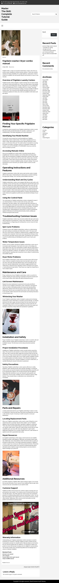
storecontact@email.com (20, 3)
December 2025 (46, 90)
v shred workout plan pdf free (49, 50)
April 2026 (45, 84)
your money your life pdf (48, 52)
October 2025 (46, 93)
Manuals (4, 57)
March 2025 (45, 104)
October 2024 (46, 110)
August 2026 (45, 79)
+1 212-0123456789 (7, 3)
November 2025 (46, 92)
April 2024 (45, 119)
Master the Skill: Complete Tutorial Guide (6, 14)
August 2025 (45, 96)
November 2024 (46, 108)
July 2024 (45, 114)
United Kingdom (46, 137)
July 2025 (45, 98)
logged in (11, 574)
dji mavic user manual (8, 554)
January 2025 (46, 105)
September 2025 (46, 95)
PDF (44, 136)
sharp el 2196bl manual (8, 558)
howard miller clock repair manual (11, 557)
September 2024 (46, 111)
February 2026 (46, 87)
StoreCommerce (34, 581)
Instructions (45, 133)
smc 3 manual (6, 555)
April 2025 (45, 102)
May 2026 (45, 82)
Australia (44, 130)
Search (44, 32)
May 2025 (45, 101)
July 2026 (45, 81)
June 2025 (45, 99)
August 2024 (45, 113)
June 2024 (45, 116)
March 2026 (45, 86)
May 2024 (45, 117)
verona (12, 67)
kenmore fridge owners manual (50, 46)
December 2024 (46, 107)
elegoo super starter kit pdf (31, 566)
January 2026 (46, 89)
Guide (44, 131)
